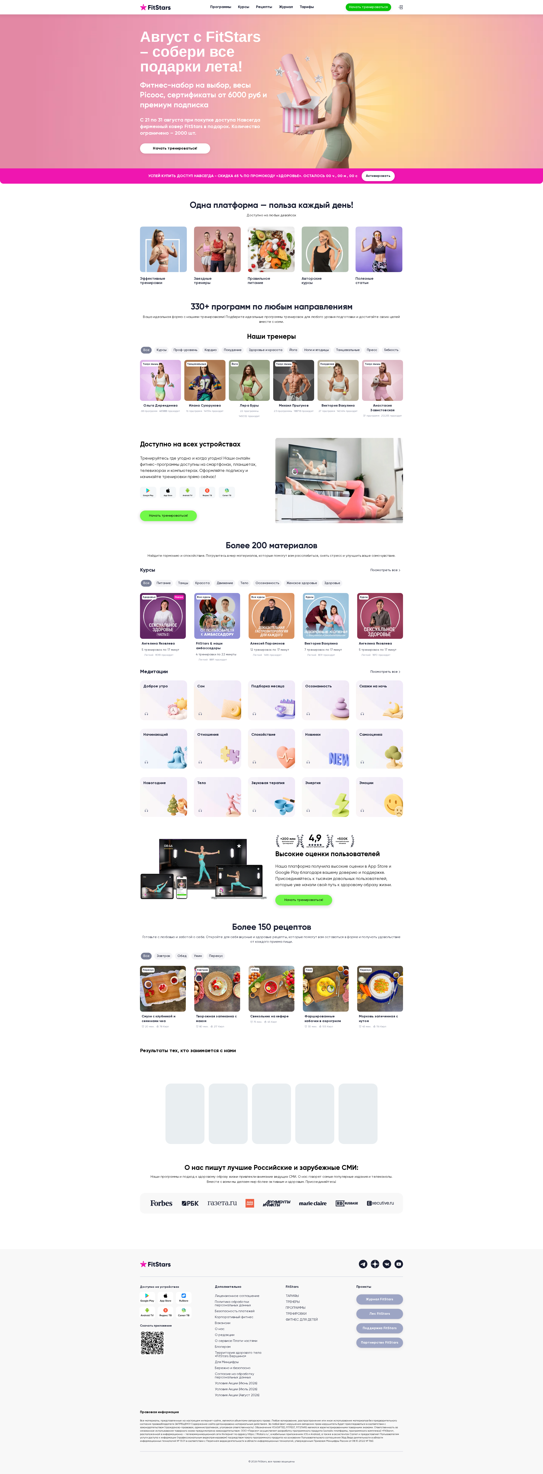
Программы (220, 7)
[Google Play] (148, 492)
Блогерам (223, 1347)
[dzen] (375, 1264)
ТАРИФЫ (292, 1296)
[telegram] (363, 1264)
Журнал (286, 7)
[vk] (387, 1264)
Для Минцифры (227, 1362)
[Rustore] (184, 1298)
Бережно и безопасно (233, 1368)
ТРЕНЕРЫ (293, 1302)
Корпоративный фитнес (234, 1317)
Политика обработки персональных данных (233, 1303)
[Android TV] (187, 492)
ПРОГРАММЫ (295, 1308)
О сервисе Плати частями (236, 1341)
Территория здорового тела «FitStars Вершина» (238, 1354)
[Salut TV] (227, 492)
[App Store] (168, 492)
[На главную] (155, 7)
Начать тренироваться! (168, 515)
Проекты (363, 1287)
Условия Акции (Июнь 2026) (236, 1383)
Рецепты (264, 7)
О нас (219, 1329)
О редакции (224, 1335)
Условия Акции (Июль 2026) (236, 1389)
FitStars (292, 1287)
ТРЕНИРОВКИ (296, 1314)
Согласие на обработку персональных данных (234, 1375)
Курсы (243, 7)
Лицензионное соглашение (237, 1296)
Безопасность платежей (235, 1311)
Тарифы (307, 7)
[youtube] (399, 1264)
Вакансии (222, 1323)
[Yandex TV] (207, 492)
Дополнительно (228, 1287)
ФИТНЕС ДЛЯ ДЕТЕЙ (302, 1320)
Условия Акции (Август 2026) (237, 1395)
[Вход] (400, 7)
